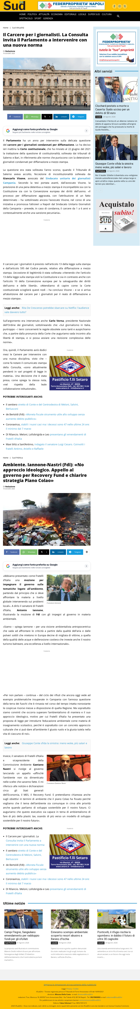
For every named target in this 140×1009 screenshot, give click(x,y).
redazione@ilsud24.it (114, 997)
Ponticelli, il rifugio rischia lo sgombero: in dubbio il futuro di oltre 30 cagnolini (116, 935)
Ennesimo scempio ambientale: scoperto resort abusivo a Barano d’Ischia (69, 935)
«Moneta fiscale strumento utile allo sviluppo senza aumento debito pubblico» (26, 869)
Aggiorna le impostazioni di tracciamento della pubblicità (70, 984)
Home (5, 27)
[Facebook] (114, 6)
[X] (124, 6)
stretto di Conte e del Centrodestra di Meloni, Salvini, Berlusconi (24, 855)
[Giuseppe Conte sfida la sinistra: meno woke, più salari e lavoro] (116, 147)
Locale (98, 117)
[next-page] (100, 190)
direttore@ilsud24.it (85, 994)
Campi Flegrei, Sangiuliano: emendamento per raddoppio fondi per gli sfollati (21, 935)
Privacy (69, 989)
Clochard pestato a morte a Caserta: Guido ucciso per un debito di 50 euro (112, 109)
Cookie (75, 989)
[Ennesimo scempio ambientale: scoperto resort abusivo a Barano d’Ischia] (70, 919)
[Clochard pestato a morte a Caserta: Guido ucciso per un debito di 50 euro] (116, 89)
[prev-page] (96, 190)
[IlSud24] (17, 5)
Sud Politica (17, 457)
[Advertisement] (47, 240)
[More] (87, 552)
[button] (118, 16)
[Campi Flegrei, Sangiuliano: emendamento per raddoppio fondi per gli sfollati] (23, 919)
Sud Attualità (18, 27)
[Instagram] (119, 6)
